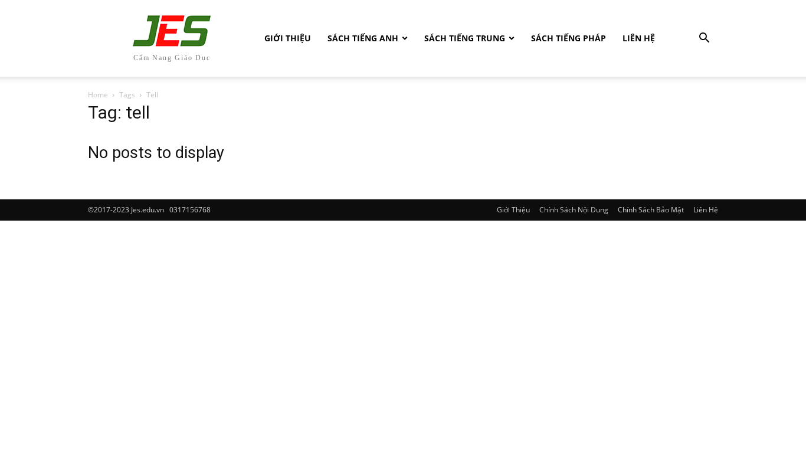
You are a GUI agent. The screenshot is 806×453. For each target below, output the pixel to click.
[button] (704, 39)
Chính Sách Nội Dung (573, 210)
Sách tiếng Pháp (568, 38)
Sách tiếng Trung (464, 38)
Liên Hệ (638, 38)
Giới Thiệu (287, 38)
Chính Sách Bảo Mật (651, 210)
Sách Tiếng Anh (362, 38)
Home (98, 95)
